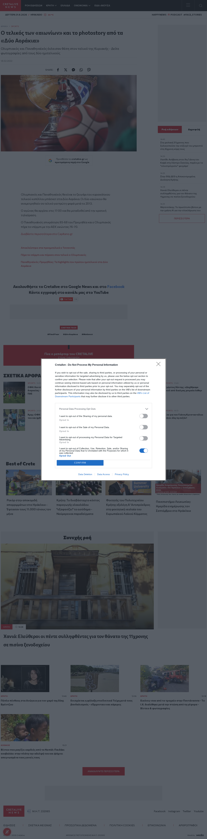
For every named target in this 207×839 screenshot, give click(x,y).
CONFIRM (80, 463)
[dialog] (103, 419)
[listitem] (103, 409)
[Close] (159, 365)
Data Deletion (85, 474)
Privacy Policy (122, 474)
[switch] (143, 416)
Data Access (103, 474)
